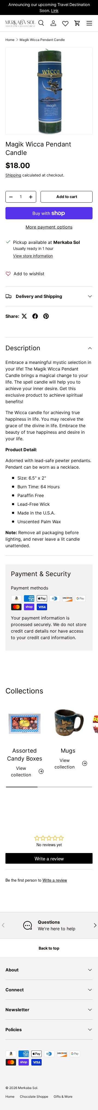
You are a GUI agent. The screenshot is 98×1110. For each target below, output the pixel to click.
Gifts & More (63, 1096)
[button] (77, 23)
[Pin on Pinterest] (46, 316)
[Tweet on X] (24, 316)
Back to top (49, 948)
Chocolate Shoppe (34, 1096)
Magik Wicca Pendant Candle (42, 40)
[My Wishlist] (65, 22)
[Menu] (89, 23)
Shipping (13, 175)
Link (55, 10)
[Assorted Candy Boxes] (24, 723)
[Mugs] (68, 723)
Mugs (68, 750)
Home (9, 40)
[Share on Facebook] (35, 316)
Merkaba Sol (27, 1088)
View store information (33, 255)
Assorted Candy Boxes (24, 754)
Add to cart (66, 196)
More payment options (49, 227)
